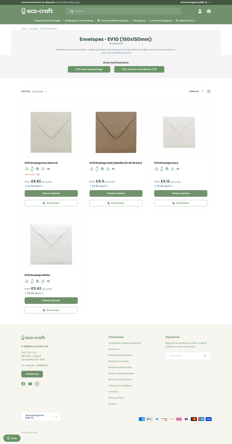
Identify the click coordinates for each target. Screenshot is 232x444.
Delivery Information (120, 355)
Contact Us (32, 374)
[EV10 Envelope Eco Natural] (51, 132)
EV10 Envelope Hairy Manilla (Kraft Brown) (115, 163)
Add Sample (52, 203)
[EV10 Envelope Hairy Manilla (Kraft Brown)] (116, 132)
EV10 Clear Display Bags (89, 69)
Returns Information (120, 379)
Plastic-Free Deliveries (121, 373)
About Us (113, 349)
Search (112, 403)
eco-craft (32, 432)
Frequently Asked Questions (124, 343)
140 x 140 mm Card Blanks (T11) (139, 69)
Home (24, 28)
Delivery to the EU (118, 361)
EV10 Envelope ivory (166, 163)
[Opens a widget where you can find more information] (12, 438)
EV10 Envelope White (37, 275)
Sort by (25, 91)
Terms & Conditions (120, 385)
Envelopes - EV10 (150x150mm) (43, 28)
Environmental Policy (120, 367)
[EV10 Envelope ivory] (180, 132)
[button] (208, 11)
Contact (113, 391)
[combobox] (123, 11)
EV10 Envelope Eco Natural (41, 163)
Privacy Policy (116, 397)
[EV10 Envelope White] (51, 244)
